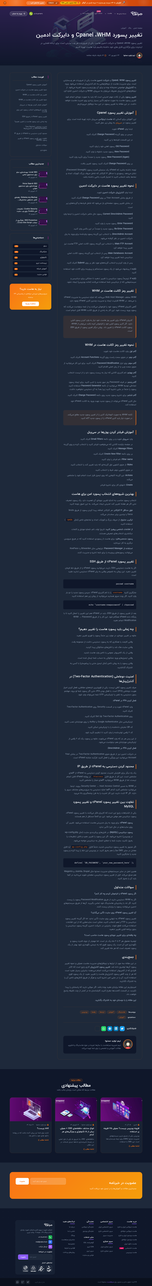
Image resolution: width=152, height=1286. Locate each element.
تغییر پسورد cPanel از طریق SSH (34, 116)
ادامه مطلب (135, 1146)
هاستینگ (121, 1012)
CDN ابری (90, 1247)
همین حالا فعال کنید (36, 3)
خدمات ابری (98, 13)
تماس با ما (86, 13)
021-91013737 (42, 1237)
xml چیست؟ (43, 1128)
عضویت (22, 1181)
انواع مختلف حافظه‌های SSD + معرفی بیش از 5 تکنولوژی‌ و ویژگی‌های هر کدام (77, 1131)
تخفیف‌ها (71, 1244)
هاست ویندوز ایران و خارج (128, 1235)
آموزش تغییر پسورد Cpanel (36, 84)
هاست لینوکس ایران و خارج (127, 1227)
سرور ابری (90, 1251)
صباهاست (110, 1282)
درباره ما (72, 1227)
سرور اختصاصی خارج (105, 1231)
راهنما (93, 1012)
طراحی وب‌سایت (88, 1255)
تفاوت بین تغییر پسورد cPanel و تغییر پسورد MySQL (32, 139)
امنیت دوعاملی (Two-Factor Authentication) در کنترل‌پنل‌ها (35, 127)
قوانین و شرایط (69, 1248)
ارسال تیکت (43, 1247)
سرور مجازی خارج (107, 1251)
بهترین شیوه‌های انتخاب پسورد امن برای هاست (32, 111)
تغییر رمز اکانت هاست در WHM (35, 95)
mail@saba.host (41, 1242)
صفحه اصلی (137, 28)
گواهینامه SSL (88, 1243)
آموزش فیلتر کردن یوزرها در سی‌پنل (33, 105)
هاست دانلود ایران (130, 1244)
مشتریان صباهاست (68, 1240)
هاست (109, 13)
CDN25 (52, 3)
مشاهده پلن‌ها (30, 304)
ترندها (102, 1012)
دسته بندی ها (121, 14)
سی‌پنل (119, 122)
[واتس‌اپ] (17, 1282)
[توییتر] (23, 1282)
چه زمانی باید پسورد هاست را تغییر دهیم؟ (30, 121)
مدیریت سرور (108, 1235)
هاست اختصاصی (128, 1248)
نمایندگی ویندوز (88, 1231)
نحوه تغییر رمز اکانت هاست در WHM (33, 100)
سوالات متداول (41, 145)
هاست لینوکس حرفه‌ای (129, 1231)
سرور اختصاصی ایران (106, 1227)
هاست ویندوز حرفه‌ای (129, 1240)
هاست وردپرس (131, 1252)
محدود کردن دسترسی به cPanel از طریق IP (30, 133)
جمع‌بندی (43, 150)
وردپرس (84, 1012)
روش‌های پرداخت (69, 1252)
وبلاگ (73, 1235)
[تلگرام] (28, 1282)
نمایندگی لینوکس (88, 1227)
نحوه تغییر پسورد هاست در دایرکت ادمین (31, 90)
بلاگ (129, 28)
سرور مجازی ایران (107, 1247)
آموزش (123, 28)
